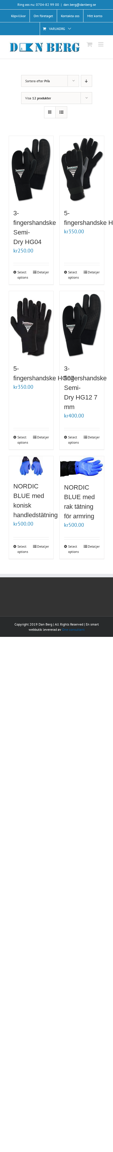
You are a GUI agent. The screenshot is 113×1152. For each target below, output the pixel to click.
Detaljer (43, 272)
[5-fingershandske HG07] (31, 324)
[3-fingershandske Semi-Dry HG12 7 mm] (82, 324)
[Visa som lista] (61, 112)
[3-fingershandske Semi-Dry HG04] (31, 169)
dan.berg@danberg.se (79, 4)
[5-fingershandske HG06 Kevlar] (82, 169)
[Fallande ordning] (86, 81)
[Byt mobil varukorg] (89, 44)
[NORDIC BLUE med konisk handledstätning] (31, 466)
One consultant (73, 629)
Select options (22, 275)
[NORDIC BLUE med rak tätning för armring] (82, 466)
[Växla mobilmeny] (101, 44)
